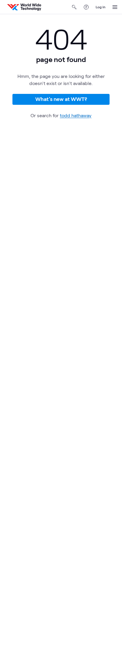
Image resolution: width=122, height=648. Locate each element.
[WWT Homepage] (24, 7)
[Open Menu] (115, 7)
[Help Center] (86, 7)
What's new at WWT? (61, 99)
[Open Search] (74, 7)
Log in (100, 7)
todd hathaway (76, 115)
